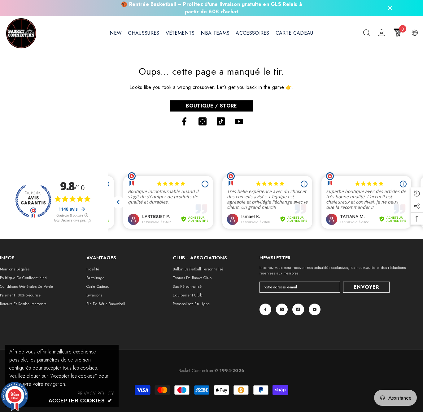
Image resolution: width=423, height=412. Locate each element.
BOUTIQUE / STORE (211, 105)
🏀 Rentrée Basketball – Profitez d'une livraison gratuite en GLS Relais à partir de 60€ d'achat (211, 8)
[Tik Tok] (221, 121)
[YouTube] (239, 121)
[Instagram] (202, 121)
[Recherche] (366, 32)
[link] (96, 394)
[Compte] (381, 32)
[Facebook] (184, 121)
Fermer (390, 8)
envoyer (366, 287)
